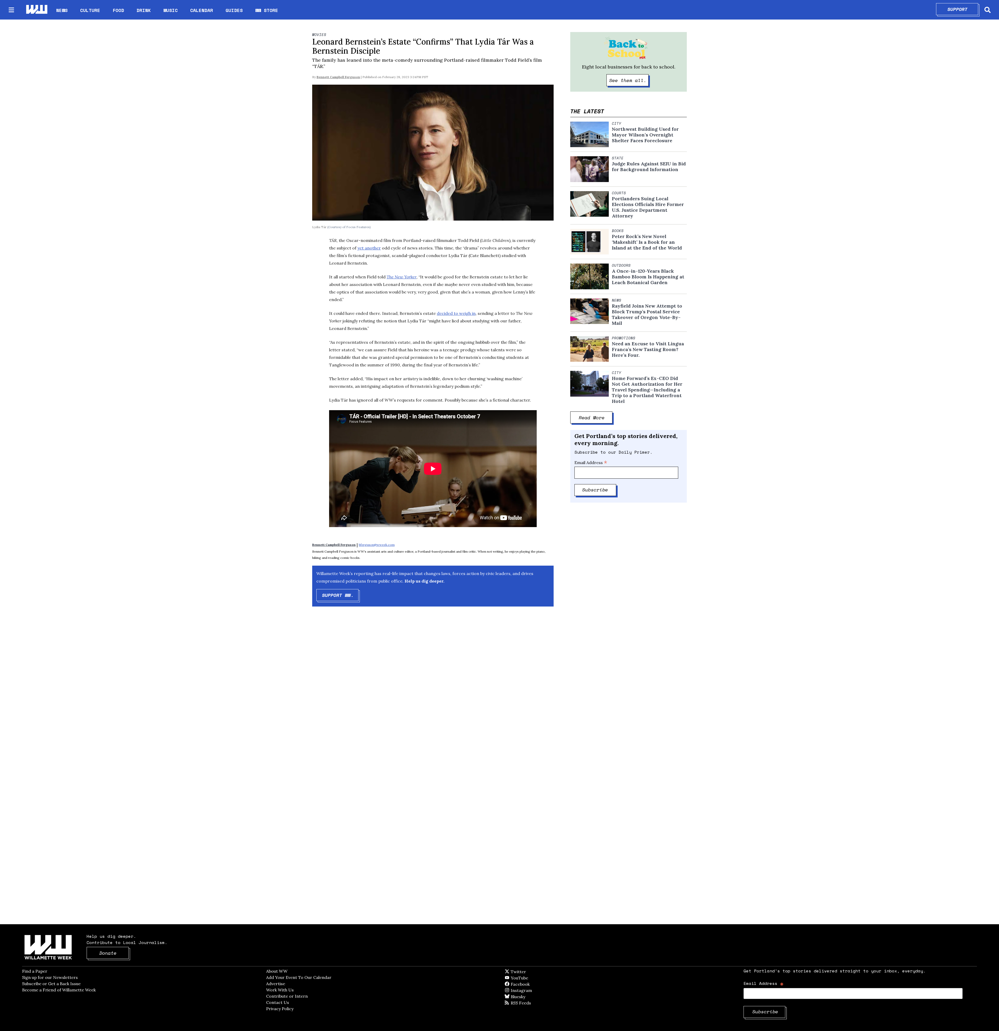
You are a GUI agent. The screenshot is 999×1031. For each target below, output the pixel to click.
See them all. (629, 80)
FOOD (118, 10)
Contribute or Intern (287, 996)
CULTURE (90, 10)
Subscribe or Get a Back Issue (51, 983)
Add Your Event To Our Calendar (298, 977)
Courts (619, 193)
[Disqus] (433, 693)
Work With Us (280, 989)
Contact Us (277, 1002)
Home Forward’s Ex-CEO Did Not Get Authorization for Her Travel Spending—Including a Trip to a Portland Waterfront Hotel (647, 390)
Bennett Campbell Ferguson (338, 77)
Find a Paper (34, 971)
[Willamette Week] (36, 9)
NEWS (62, 10)
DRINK (144, 10)
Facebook (535, 984)
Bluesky (525, 996)
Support (962, 9)
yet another (369, 248)
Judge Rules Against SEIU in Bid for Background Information (649, 166)
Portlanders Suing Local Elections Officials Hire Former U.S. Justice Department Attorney (648, 207)
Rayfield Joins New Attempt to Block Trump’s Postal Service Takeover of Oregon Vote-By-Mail (647, 314)
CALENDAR (201, 10)
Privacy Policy (279, 1008)
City (616, 123)
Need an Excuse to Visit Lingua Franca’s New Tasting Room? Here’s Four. (648, 349)
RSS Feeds (529, 1002)
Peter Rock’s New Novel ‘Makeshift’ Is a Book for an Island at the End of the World (647, 242)
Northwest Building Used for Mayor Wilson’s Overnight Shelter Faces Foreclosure (645, 134)
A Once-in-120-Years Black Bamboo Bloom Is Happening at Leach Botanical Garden (648, 276)
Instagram (532, 990)
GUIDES (234, 10)
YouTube (528, 977)
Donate (114, 952)
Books (618, 231)
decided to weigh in (456, 313)
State (618, 158)
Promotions (623, 338)
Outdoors (621, 265)
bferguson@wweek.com (377, 545)
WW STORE (266, 10)
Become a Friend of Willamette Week (59, 989)
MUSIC (170, 10)
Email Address (590, 462)
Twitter (531, 971)
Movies (319, 34)
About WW (276, 971)
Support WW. (340, 595)
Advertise (275, 983)
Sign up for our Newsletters (50, 977)
